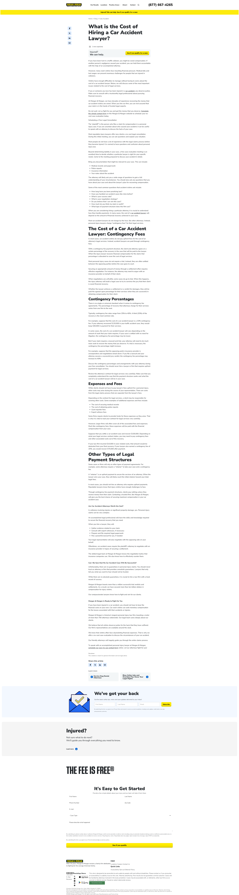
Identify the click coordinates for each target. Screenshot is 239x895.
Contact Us (126, 864)
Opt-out (122, 870)
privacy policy (105, 840)
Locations (104, 5)
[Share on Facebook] (69, 28)
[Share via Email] (69, 43)
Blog (95, 19)
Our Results (94, 5)
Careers (119, 864)
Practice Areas (114, 5)
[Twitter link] (74, 876)
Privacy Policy (117, 709)
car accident (130, 91)
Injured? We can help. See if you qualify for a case (119, 12)
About (124, 5)
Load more (70, 749)
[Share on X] (69, 33)
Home (90, 19)
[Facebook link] (74, 879)
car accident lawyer (138, 213)
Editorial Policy (130, 870)
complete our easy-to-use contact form (103, 648)
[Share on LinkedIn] (69, 38)
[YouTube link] (74, 881)
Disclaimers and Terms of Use (110, 894)
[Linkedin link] (74, 885)
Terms (89, 840)
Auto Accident (104, 19)
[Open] (138, 5)
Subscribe (166, 704)
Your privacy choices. (97, 883)
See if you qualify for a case (137, 53)
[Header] (74, 5)
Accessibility (115, 870)
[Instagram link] (74, 883)
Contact (132, 5)
